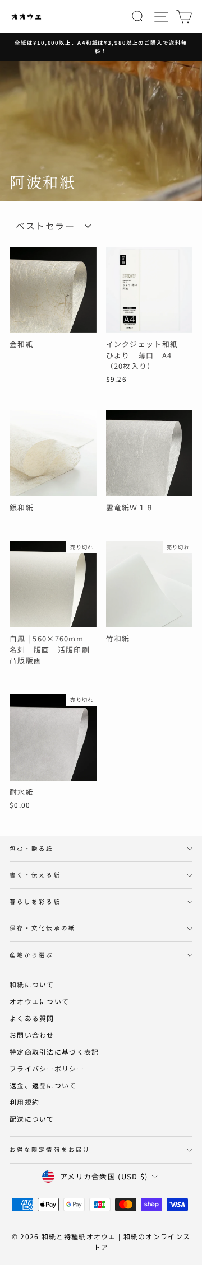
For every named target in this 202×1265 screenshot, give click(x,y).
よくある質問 (32, 1018)
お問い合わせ (32, 1034)
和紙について (32, 984)
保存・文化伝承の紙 (43, 928)
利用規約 (24, 1102)
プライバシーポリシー (47, 1068)
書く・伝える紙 (35, 874)
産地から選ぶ (32, 954)
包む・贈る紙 (32, 848)
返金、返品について (43, 1085)
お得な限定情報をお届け (50, 1149)
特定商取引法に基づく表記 (54, 1051)
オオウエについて (39, 1001)
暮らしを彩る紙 (35, 901)
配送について (32, 1118)
